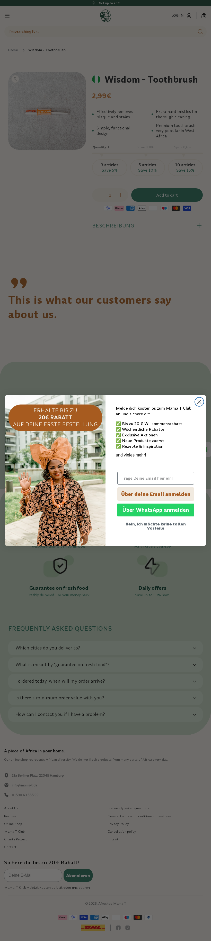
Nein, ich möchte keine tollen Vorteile (156, 526)
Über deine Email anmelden (155, 494)
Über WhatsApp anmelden (155, 510)
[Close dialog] (199, 401)
